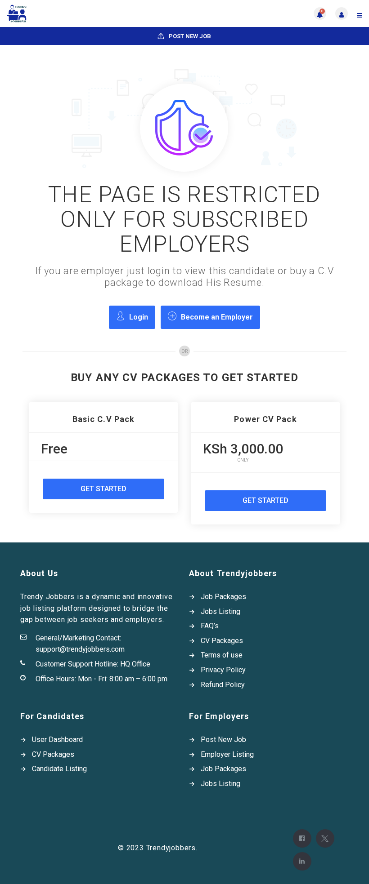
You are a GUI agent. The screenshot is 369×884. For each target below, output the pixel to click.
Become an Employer (217, 317)
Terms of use (222, 655)
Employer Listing (227, 754)
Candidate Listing (59, 768)
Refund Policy (223, 684)
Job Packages (223, 596)
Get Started (103, 488)
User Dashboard (57, 739)
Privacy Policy (223, 670)
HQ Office (135, 664)
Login (138, 317)
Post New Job (189, 36)
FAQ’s (210, 626)
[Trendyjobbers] (95, 13)
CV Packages (222, 640)
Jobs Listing (220, 611)
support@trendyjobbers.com (80, 649)
